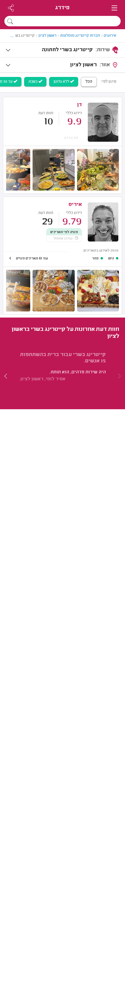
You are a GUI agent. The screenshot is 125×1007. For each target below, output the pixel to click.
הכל (88, 82)
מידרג (62, 8)
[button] (6, 376)
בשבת (33, 82)
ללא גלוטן (61, 82)
